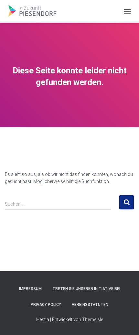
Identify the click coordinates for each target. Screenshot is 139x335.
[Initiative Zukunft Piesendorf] (34, 11)
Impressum (30, 288)
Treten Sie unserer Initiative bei (86, 288)
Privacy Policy (46, 304)
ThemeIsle (92, 319)
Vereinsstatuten (90, 304)
